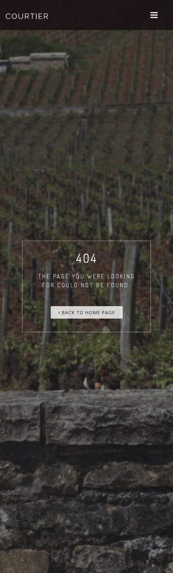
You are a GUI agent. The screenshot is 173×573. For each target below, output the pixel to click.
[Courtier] (28, 15)
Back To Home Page (87, 312)
